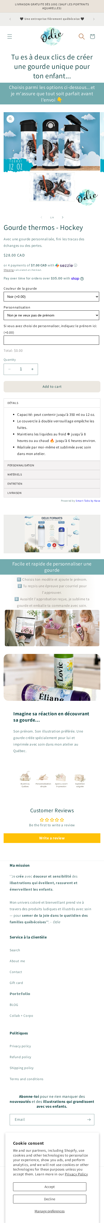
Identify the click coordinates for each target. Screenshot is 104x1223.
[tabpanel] (52, 434)
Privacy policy (20, 1046)
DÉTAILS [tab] (12, 403)
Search (15, 950)
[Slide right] (62, 217)
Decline (49, 1199)
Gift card (16, 983)
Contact (16, 972)
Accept (50, 1186)
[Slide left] (41, 217)
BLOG (14, 1005)
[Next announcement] (94, 19)
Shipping (9, 269)
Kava (97, 500)
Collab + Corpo (21, 1015)
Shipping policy (22, 1068)
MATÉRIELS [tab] (14, 474)
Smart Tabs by (85, 500)
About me (17, 961)
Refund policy (20, 1057)
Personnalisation (17, 307)
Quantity (10, 360)
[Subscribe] (88, 1119)
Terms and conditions (27, 1079)
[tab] (52, 483)
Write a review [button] (52, 838)
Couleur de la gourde (20, 288)
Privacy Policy (76, 1174)
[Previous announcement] (10, 19)
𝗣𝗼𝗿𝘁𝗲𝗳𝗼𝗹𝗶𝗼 (20, 994)
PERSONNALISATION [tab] (20, 465)
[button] (9, 36)
